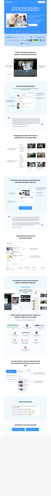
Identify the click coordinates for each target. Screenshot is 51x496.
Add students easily (11, 379)
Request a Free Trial (33, 24)
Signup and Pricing (18, 429)
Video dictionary (11, 371)
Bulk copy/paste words (11, 375)
